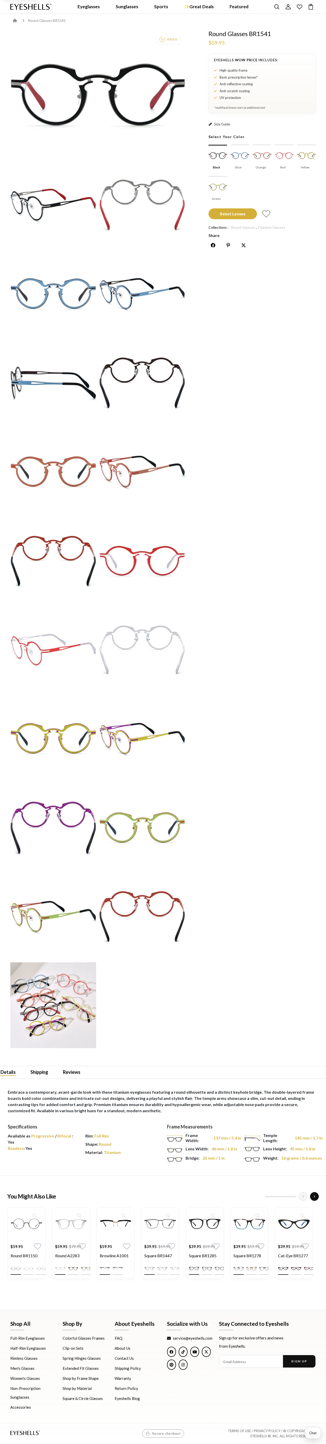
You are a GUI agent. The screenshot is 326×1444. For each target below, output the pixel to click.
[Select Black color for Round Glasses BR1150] (16, 1268)
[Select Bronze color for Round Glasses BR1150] (41, 1268)
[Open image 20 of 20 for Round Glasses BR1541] (53, 1005)
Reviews (71, 1072)
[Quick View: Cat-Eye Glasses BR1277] (302, 1215)
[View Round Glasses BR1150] (26, 1224)
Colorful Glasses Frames (84, 1338)
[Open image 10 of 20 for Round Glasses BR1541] (53, 561)
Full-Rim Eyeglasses (27, 1338)
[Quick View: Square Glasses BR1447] (168, 1215)
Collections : (218, 227)
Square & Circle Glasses (83, 1398)
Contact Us (124, 1358)
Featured (239, 6)
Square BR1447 (158, 1255)
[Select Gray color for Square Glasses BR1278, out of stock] (264, 1268)
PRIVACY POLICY (267, 1431)
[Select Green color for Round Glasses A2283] (86, 1268)
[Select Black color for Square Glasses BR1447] (149, 1268)
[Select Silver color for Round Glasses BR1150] (28, 1268)
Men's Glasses (22, 1368)
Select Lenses (232, 213)
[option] (26, 1247)
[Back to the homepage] (18, 20)
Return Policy (126, 1388)
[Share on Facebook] (213, 245)
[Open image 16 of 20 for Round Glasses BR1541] (53, 827)
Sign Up (299, 1361)
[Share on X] (243, 245)
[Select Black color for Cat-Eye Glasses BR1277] (283, 1268)
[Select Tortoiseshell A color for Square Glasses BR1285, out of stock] (207, 1268)
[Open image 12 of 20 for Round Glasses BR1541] (53, 649)
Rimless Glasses (24, 1358)
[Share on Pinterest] (228, 245)
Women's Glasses (25, 1378)
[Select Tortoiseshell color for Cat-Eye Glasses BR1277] (296, 1268)
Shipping (39, 1072)
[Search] (277, 7)
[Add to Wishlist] (266, 213)
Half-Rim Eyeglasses (28, 1348)
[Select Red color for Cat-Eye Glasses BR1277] (309, 1268)
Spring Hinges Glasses (82, 1358)
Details (8, 1072)
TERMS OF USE (239, 1431)
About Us (122, 1348)
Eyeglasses (89, 6)
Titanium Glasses (271, 227)
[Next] (314, 1196)
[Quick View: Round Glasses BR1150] (34, 1215)
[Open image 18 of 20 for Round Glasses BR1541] (53, 916)
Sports (161, 6)
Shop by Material (77, 1388)
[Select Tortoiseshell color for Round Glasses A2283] (73, 1268)
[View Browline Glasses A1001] (115, 1224)
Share (214, 235)
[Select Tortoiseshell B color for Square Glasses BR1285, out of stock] (220, 1268)
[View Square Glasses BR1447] (160, 1224)
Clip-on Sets (73, 1348)
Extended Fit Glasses (81, 1368)
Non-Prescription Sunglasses (25, 1393)
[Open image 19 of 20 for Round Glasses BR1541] (142, 916)
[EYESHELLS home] (31, 7)
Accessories (20, 1407)
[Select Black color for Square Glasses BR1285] (194, 1268)
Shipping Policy (128, 1368)
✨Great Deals (199, 6)
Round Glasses (243, 227)
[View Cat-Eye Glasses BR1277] (294, 1224)
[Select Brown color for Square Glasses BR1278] (251, 1268)
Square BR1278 (247, 1255)
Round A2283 (67, 1255)
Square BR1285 (202, 1255)
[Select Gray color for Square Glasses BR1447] (162, 1268)
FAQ (118, 1338)
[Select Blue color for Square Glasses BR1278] (238, 1268)
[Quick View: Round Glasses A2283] (79, 1215)
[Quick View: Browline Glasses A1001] (124, 1215)
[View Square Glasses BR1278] (249, 1224)
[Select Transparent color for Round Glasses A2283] (60, 1268)
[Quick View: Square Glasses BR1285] (213, 1215)
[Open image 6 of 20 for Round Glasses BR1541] (53, 383)
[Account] (288, 7)
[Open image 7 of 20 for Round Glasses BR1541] (142, 383)
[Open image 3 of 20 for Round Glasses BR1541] (142, 205)
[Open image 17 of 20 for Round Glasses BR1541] (142, 827)
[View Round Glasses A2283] (71, 1224)
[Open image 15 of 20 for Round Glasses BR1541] (142, 738)
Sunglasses (127, 6)
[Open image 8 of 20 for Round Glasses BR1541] (53, 471)
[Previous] (303, 1196)
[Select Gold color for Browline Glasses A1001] (105, 1268)
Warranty (123, 1378)
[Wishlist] (299, 7)
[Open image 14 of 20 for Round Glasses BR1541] (53, 738)
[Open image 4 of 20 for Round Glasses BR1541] (53, 293)
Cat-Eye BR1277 (293, 1255)
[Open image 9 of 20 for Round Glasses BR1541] (142, 471)
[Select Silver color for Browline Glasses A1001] (118, 1268)
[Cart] (311, 7)
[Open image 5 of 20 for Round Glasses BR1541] (142, 293)
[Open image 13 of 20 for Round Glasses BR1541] (142, 649)
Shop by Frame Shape (81, 1378)
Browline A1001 (114, 1255)
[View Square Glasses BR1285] (205, 1224)
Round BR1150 (24, 1255)
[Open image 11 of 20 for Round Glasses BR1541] (142, 561)
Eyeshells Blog (127, 1398)
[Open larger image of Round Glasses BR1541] (97, 94)
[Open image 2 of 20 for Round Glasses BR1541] (53, 205)
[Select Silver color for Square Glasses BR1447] (175, 1268)
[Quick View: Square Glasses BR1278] (257, 1215)
